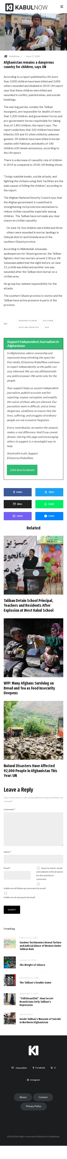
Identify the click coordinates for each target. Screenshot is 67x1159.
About (23, 1097)
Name (7, 851)
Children (48, 321)
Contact (43, 1097)
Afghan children (28, 321)
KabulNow (14, 56)
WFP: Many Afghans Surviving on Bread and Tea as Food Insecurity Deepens (29, 688)
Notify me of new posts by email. (20, 897)
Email (7, 868)
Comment (9, 809)
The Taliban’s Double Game (35, 982)
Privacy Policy (33, 1106)
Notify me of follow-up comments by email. (25, 888)
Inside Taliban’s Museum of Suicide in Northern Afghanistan (40, 1020)
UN (47, 327)
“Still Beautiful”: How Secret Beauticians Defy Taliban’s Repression (36, 1002)
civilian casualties (29, 327)
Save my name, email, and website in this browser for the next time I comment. (49, 873)
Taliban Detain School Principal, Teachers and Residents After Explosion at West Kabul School (29, 605)
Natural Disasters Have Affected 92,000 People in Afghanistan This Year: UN (30, 770)
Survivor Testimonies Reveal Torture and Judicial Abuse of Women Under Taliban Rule (40, 946)
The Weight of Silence (32, 965)
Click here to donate (22, 470)
